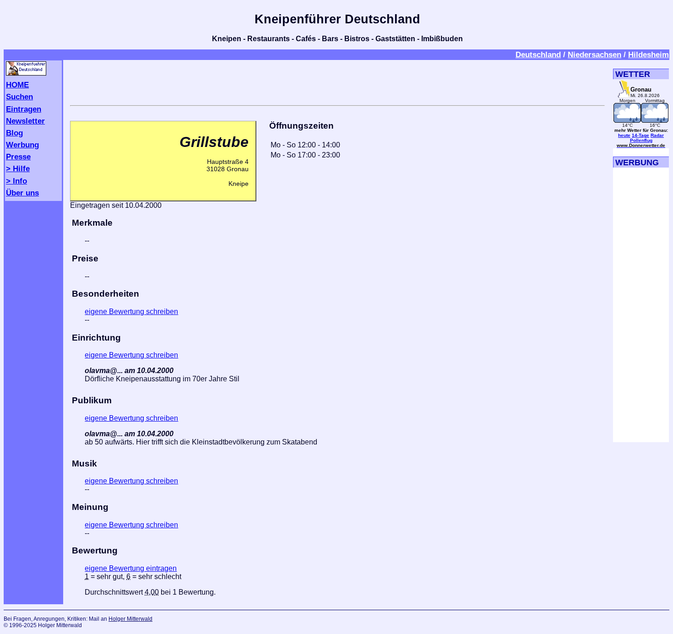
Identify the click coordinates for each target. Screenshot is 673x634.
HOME (17, 84)
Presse (18, 156)
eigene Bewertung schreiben (131, 311)
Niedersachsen (594, 54)
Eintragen (23, 109)
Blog (14, 132)
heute (624, 135)
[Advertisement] (337, 81)
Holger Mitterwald (130, 619)
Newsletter (25, 120)
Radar (657, 135)
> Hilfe (18, 168)
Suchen (19, 96)
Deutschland (538, 54)
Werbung (22, 144)
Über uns (22, 192)
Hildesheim (648, 54)
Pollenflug (641, 140)
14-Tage (640, 135)
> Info (16, 180)
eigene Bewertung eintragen (131, 568)
